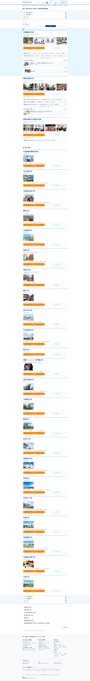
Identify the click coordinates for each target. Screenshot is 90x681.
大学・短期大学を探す (25, 641)
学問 (40, 5)
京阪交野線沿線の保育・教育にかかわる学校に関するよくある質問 (36, 623)
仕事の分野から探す (28, 607)
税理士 (60, 644)
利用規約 (29, 674)
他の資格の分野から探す (28, 615)
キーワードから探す (57, 662)
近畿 (44, 648)
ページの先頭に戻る (65, 627)
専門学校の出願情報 (42, 644)
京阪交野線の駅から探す (28, 620)
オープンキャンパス (60, 5)
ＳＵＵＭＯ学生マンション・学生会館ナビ (53, 670)
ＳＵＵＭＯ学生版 (43, 670)
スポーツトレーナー (57, 656)
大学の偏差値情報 (25, 645)
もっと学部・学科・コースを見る (45, 106)
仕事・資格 (36, 5)
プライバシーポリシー (34, 674)
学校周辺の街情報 (25, 663)
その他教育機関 (54, 5)
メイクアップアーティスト (58, 653)
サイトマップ (24, 674)
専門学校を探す (41, 641)
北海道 (23, 648)
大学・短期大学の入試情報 (26, 644)
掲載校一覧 (40, 662)
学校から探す (35, 630)
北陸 (41, 648)
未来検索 (27, 5)
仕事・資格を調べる (57, 641)
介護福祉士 (55, 646)
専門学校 (49, 5)
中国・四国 (47, 648)
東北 (26, 648)
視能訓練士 (56, 648)
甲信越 (31, 648)
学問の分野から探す (28, 609)
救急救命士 (55, 644)
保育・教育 (39, 630)
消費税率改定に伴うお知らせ (58, 663)
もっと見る (64, 60)
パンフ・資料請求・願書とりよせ (44, 674)
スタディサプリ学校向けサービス (27, 670)
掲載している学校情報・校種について (43, 663)
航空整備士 (55, 652)
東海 (34, 648)
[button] (66, 71)
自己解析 (30, 5)
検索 (47, 3)
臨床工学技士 (65, 646)
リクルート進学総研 (36, 670)
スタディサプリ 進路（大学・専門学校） (27, 630)
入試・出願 (65, 5)
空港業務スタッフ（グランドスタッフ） (59, 645)
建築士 (60, 652)
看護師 (60, 646)
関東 (28, 648)
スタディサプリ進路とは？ (26, 662)
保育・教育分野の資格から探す (30, 612)
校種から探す (26, 617)
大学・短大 (45, 5)
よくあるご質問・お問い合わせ (54, 674)
